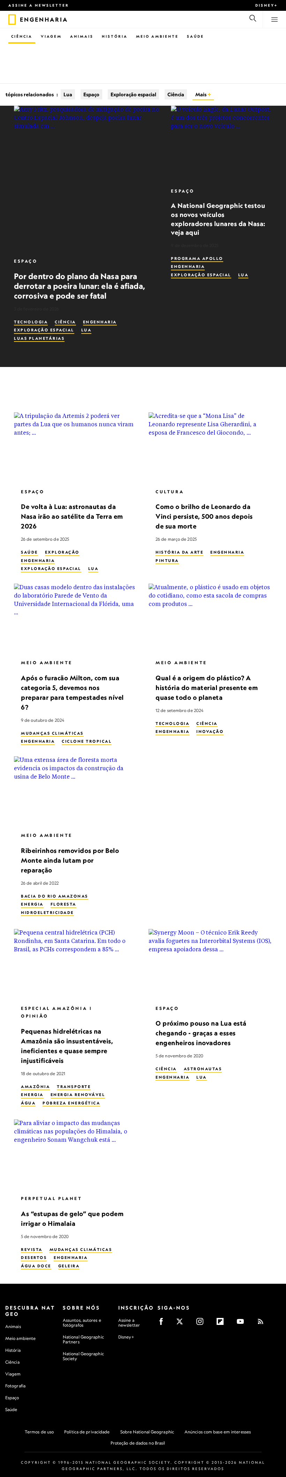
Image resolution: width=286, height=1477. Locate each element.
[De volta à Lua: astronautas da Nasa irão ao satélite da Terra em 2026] (75, 447)
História (115, 36)
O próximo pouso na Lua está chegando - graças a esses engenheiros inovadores (201, 1033)
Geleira (69, 1266)
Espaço (91, 94)
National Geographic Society (83, 1356)
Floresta (63, 904)
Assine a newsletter (38, 5)
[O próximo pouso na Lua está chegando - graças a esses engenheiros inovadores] (210, 964)
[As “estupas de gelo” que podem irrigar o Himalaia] (75, 1154)
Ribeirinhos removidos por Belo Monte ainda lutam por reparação (70, 860)
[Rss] (263, 1323)
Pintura (167, 560)
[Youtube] (242, 1323)
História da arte (179, 552)
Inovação (210, 731)
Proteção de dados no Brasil (138, 1443)
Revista (32, 1249)
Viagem (51, 36)
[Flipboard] (222, 1323)
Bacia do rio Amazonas (54, 896)
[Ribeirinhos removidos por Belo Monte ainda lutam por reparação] (75, 791)
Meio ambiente (20, 1338)
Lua (67, 94)
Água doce (36, 1266)
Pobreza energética (71, 1103)
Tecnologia (31, 322)
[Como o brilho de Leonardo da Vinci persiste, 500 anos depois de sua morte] (210, 447)
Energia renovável (78, 1095)
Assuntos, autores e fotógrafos (82, 1323)
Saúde (195, 36)
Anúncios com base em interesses (218, 1431)
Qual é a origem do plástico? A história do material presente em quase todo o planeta (207, 687)
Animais (81, 36)
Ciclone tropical (87, 741)
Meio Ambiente (157, 36)
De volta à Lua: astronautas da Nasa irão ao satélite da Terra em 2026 (72, 516)
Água (28, 1103)
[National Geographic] (12, 19)
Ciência (21, 36)
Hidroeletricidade (47, 912)
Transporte (74, 1086)
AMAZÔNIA (35, 1086)
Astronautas (203, 1068)
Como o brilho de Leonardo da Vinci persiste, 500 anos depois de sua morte (204, 516)
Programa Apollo (197, 258)
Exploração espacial (133, 94)
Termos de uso (39, 1431)
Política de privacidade (87, 1431)
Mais (201, 94)
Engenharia (100, 322)
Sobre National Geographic (147, 1431)
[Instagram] (202, 1323)
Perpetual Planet (51, 1198)
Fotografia (15, 1385)
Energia (32, 904)
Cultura (170, 491)
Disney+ (266, 5)
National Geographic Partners (83, 1339)
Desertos (34, 1257)
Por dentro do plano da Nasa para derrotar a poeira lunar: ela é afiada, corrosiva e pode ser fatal (79, 285)
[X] (182, 1323)
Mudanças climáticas (52, 733)
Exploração (62, 552)
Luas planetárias (39, 338)
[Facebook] (163, 1323)
